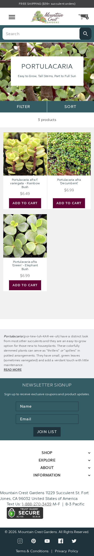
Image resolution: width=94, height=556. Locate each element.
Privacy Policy (66, 551)
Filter (23, 106)
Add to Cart (25, 203)
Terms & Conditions (32, 551)
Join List (47, 432)
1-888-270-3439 (36, 504)
